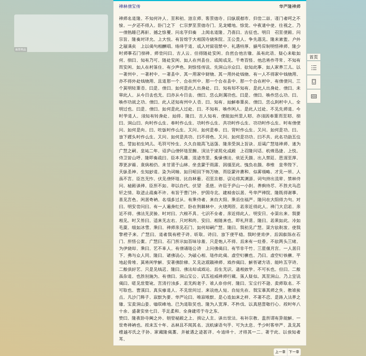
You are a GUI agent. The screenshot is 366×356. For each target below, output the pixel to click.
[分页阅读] (313, 96)
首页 (313, 57)
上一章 (280, 352)
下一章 (294, 352)
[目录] (313, 68)
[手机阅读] (313, 82)
